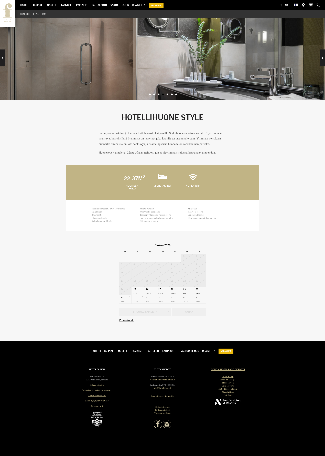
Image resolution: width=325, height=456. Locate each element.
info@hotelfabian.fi (162, 387)
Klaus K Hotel (228, 391)
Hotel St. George (227, 379)
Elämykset (66, 4)
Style (36, 14)
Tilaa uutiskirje (97, 384)
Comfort (25, 14)
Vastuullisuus (120, 4)
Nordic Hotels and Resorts (228, 369)
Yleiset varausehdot (97, 395)
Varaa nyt (156, 5)
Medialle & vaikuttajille (162, 396)
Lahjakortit (99, 4)
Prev (2, 57)
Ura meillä (138, 4)
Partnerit (82, 4)
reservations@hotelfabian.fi (162, 379)
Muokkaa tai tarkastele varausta (97, 390)
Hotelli (24, 4)
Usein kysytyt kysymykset (97, 400)
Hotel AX (228, 395)
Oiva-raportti (97, 406)
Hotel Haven (228, 382)
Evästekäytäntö (162, 406)
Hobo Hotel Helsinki (228, 388)
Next (322, 57)
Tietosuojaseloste (162, 412)
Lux (44, 14)
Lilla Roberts (228, 385)
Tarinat (37, 4)
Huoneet (51, 4)
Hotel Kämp (227, 376)
